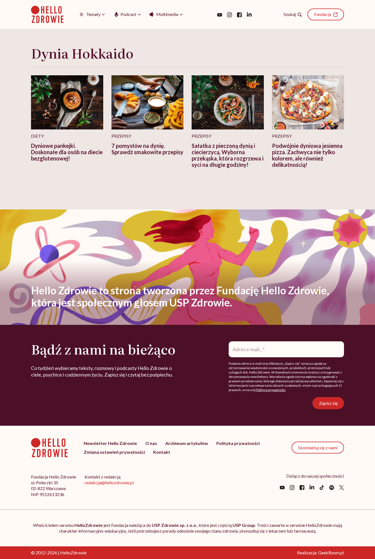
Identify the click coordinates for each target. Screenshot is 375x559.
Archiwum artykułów (186, 443)
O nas (151, 443)
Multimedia (167, 14)
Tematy (93, 14)
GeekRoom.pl (331, 552)
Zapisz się (328, 403)
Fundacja (322, 14)
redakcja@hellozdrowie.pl (109, 482)
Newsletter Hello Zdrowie (110, 443)
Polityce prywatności (271, 390)
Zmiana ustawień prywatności (114, 452)
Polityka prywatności (238, 443)
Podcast (128, 14)
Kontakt (161, 452)
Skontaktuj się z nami (318, 447)
